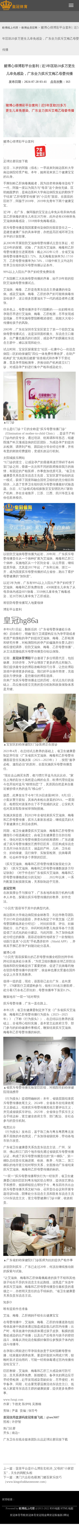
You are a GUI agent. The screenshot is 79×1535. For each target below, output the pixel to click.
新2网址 (64, 1515)
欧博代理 (58, 780)
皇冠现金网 (42, 1515)
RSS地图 (55, 1508)
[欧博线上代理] (13, 5)
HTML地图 (67, 1508)
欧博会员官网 (29, 27)
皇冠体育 (31, 1515)
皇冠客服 (54, 1515)
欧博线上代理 (10, 27)
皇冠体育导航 (18, 1515)
